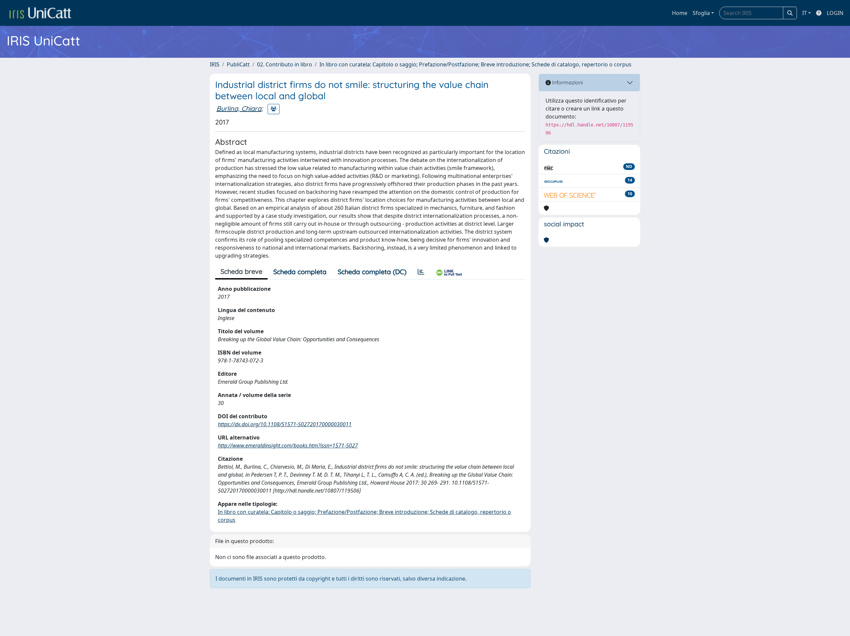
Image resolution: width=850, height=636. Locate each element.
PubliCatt (238, 64)
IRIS (214, 64)
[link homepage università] (40, 13)
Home (679, 13)
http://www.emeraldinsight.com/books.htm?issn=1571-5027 (288, 445)
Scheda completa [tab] (299, 272)
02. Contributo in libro (284, 64)
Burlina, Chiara (238, 108)
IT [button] (804, 13)
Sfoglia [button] (701, 13)
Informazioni (567, 82)
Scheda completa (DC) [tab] (372, 272)
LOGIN (835, 13)
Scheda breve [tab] (241, 271)
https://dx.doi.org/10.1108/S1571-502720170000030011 (285, 424)
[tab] (421, 272)
